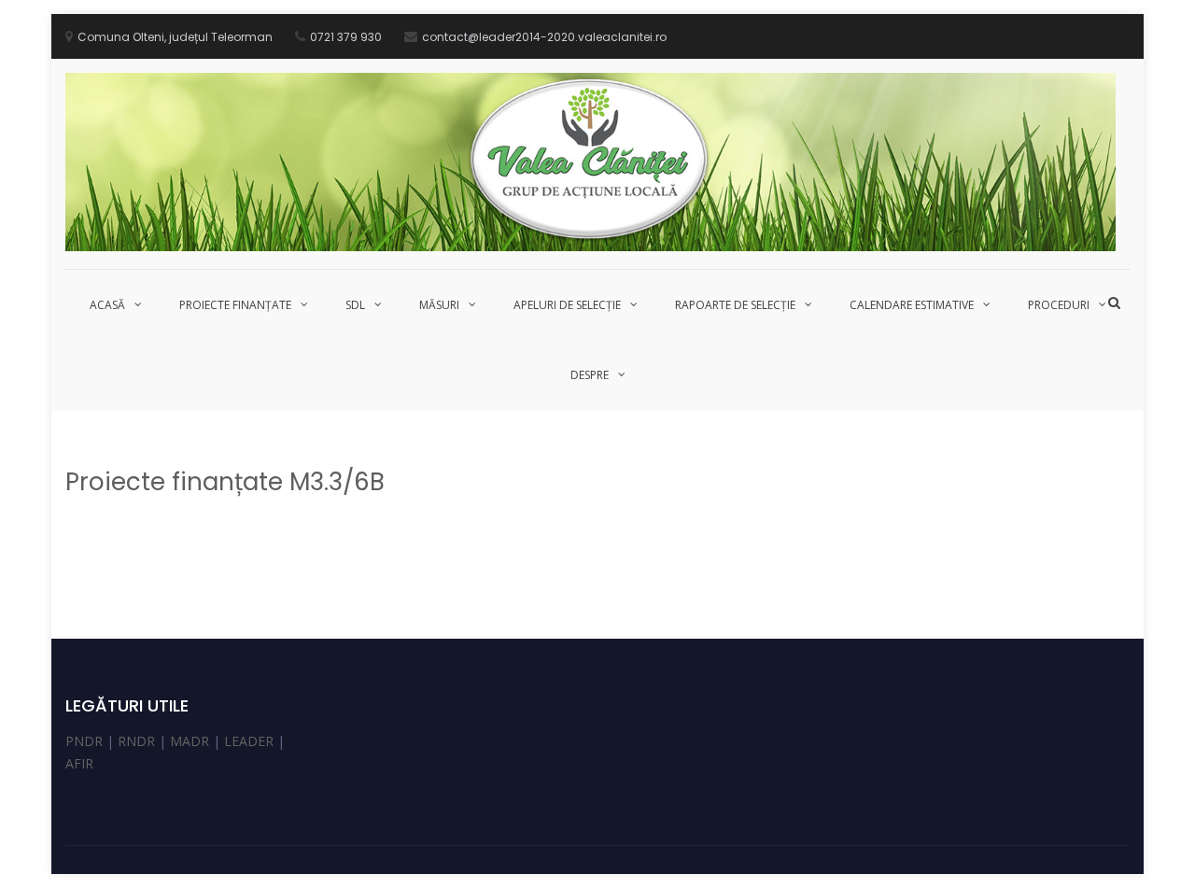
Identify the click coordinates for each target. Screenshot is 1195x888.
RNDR (136, 741)
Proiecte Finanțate (235, 305)
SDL (355, 305)
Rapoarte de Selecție (735, 305)
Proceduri (1059, 305)
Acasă (107, 305)
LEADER (249, 741)
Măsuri (439, 305)
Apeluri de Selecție (567, 305)
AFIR (79, 763)
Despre (589, 375)
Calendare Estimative (912, 305)
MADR (189, 741)
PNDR (84, 741)
